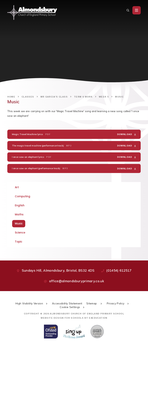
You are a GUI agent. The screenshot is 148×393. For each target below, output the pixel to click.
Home (11, 97)
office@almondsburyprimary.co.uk (76, 281)
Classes (28, 97)
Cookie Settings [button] (70, 307)
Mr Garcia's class (54, 97)
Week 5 (104, 97)
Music (119, 97)
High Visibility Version (29, 303)
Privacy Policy (115, 303)
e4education (98, 318)
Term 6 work (83, 97)
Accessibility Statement (67, 303)
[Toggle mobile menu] (136, 10)
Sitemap (92, 303)
